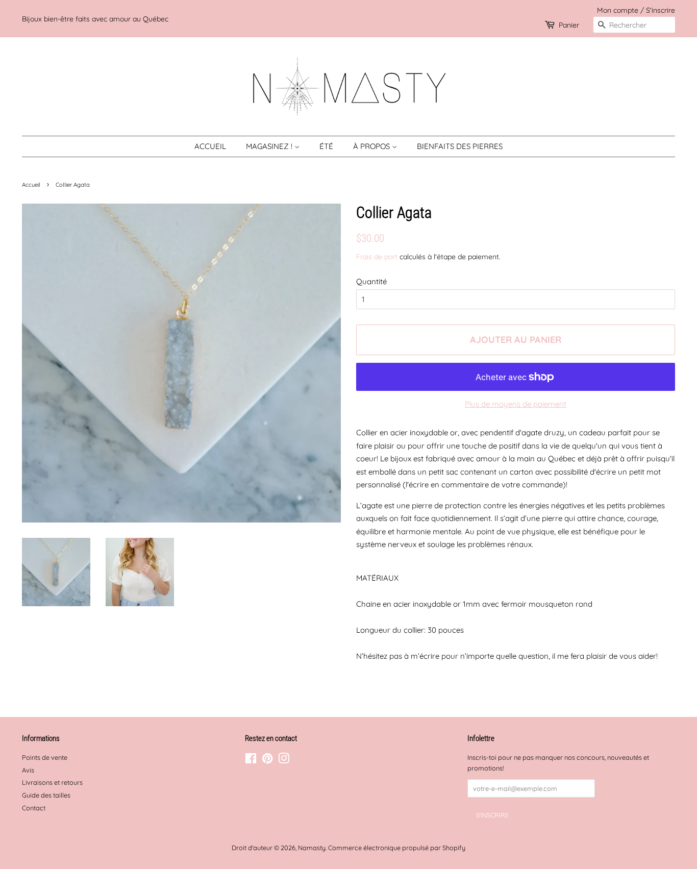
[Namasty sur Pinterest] (267, 760)
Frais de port (376, 256)
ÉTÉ (326, 146)
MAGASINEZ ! (270, 146)
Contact (33, 808)
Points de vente (44, 757)
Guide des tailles (46, 795)
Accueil (210, 146)
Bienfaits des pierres (460, 146)
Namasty (312, 847)
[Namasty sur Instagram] (283, 760)
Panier (569, 24)
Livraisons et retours (52, 782)
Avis (28, 770)
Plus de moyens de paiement (515, 404)
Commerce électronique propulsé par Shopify (396, 847)
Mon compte (617, 10)
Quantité (371, 281)
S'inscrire (660, 10)
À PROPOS (372, 146)
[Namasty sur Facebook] (251, 760)
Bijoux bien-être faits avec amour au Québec (95, 18)
